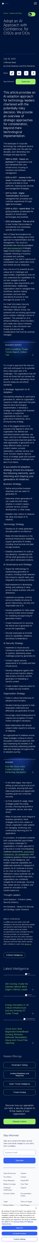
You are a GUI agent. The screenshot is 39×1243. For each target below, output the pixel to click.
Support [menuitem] (23, 1188)
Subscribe (25, 81)
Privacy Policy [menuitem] (8, 1205)
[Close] (36, 1208)
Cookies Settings (20, 1239)
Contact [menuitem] (23, 1177)
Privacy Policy (19, 1221)
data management (14, 248)
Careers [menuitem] (23, 1173)
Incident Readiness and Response (19, 1074)
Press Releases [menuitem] (9, 1180)
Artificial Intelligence (14, 955)
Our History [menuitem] (7, 1177)
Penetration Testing (20, 1065)
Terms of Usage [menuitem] (26, 1201)
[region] (19, 1224)
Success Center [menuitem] (9, 1193)
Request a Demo (19, 1121)
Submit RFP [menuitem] (25, 1180)
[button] (35, 3)
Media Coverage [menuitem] (9, 1184)
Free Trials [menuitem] (24, 1184)
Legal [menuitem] (5, 1201)
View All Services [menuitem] (9, 1173)
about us (28, 944)
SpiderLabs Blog (16, 13)
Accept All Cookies (19, 1233)
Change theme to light (32, 14)
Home (5, 13)
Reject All (19, 1228)
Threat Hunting (19, 1092)
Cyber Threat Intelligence (19, 1084)
